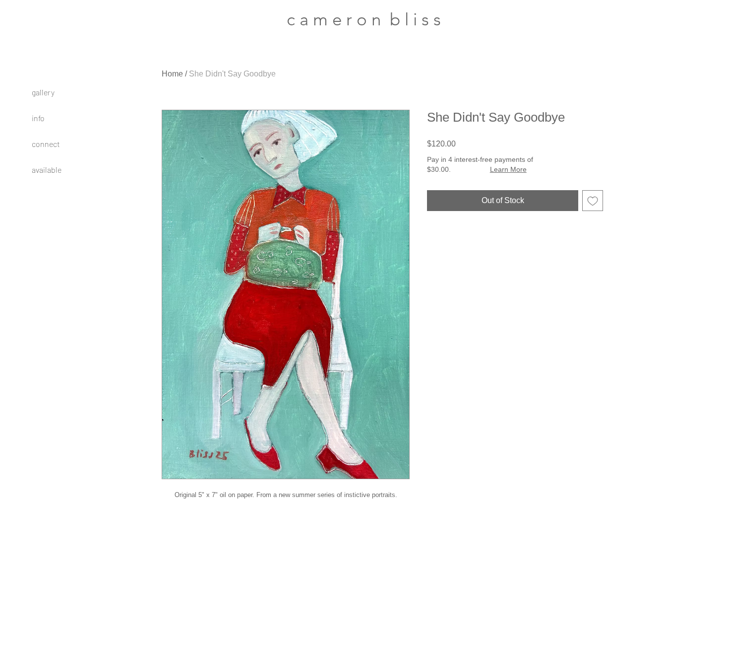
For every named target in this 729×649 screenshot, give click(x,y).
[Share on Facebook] (433, 239)
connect (46, 143)
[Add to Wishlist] (592, 200)
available (46, 169)
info (38, 118)
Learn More (508, 169)
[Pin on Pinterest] (452, 239)
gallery (43, 92)
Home (172, 74)
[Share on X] (490, 239)
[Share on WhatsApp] (471, 239)
